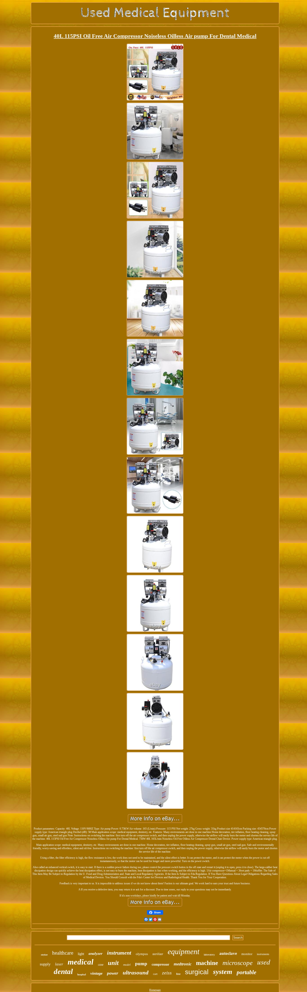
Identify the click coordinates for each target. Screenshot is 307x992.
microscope (237, 962)
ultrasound (136, 972)
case (100, 964)
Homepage (155, 990)
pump (141, 963)
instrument (119, 953)
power (112, 973)
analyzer (95, 953)
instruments (263, 954)
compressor (160, 964)
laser (59, 964)
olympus (142, 954)
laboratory (209, 954)
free (178, 974)
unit (113, 962)
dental (63, 971)
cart (155, 974)
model (127, 964)
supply (45, 964)
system (222, 972)
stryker (44, 954)
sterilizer (157, 954)
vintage (96, 973)
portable (246, 972)
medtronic (182, 964)
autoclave (228, 953)
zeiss (167, 973)
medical (80, 962)
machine (207, 963)
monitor (246, 954)
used (263, 962)
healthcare (62, 953)
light (81, 954)
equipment (183, 951)
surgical (197, 972)
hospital (81, 974)
